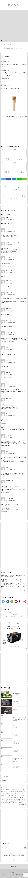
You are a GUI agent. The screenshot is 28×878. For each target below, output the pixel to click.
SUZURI (19, 616)
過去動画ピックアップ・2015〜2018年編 (19, 758)
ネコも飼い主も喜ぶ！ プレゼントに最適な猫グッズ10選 (19, 718)
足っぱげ (15, 709)
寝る (21, 116)
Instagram (24, 601)
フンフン (3, 797)
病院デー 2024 (16, 701)
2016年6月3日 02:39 (10, 469)
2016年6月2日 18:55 (10, 374)
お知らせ (17, 789)
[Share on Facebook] (8, 179)
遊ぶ (14, 802)
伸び (4, 800)
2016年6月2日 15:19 (10, 334)
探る (23, 116)
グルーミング (6, 793)
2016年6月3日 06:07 (10, 483)
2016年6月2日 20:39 (10, 401)
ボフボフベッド (16, 766)
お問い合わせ (14, 866)
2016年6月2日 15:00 (10, 272)
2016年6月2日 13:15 (10, 294)
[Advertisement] (14, 25)
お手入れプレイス (17, 742)
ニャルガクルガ (16, 725)
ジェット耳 (12, 793)
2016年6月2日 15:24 (10, 349)
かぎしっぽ (21, 789)
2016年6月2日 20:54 (10, 437)
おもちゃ (7, 789)
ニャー (6, 795)
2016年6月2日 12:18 (10, 219)
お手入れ (12, 789)
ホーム (3, 44)
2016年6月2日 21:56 (10, 283)
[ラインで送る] (19, 179)
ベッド (8, 797)
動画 (7, 800)
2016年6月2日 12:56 (10, 245)
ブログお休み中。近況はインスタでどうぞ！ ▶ (14, 48)
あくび (16, 116)
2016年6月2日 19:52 (10, 386)
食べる (18, 802)
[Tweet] (3, 179)
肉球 (11, 802)
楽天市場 (10, 646)
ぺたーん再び (16, 733)
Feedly (11, 601)
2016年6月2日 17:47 (10, 362)
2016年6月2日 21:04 (10, 453)
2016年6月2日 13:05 (10, 259)
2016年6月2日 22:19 (10, 415)
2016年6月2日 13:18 (10, 311)
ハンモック (23, 795)
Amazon (15, 646)
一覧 (25, 648)
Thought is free (22, 874)
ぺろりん (15, 791)
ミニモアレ (17, 797)
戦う (15, 800)
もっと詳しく (23, 590)
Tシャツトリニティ (10, 616)
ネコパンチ (10, 795)
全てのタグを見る (22, 804)
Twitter (3, 601)
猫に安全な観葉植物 (17, 693)
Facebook (7, 601)
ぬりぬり (11, 791)
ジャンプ (16, 793)
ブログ (9, 44)
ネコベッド (16, 795)
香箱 (21, 802)
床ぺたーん (15, 750)
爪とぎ (5, 802)
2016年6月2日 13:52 (10, 322)
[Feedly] (24, 179)
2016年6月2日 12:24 (10, 231)
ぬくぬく (6, 791)
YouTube (16, 601)
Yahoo (19, 646)
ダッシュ (24, 793)
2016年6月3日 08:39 (10, 500)
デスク (2, 795)
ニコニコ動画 (20, 601)
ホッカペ (12, 797)
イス (18, 116)
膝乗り (25, 116)
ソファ (20, 793)
